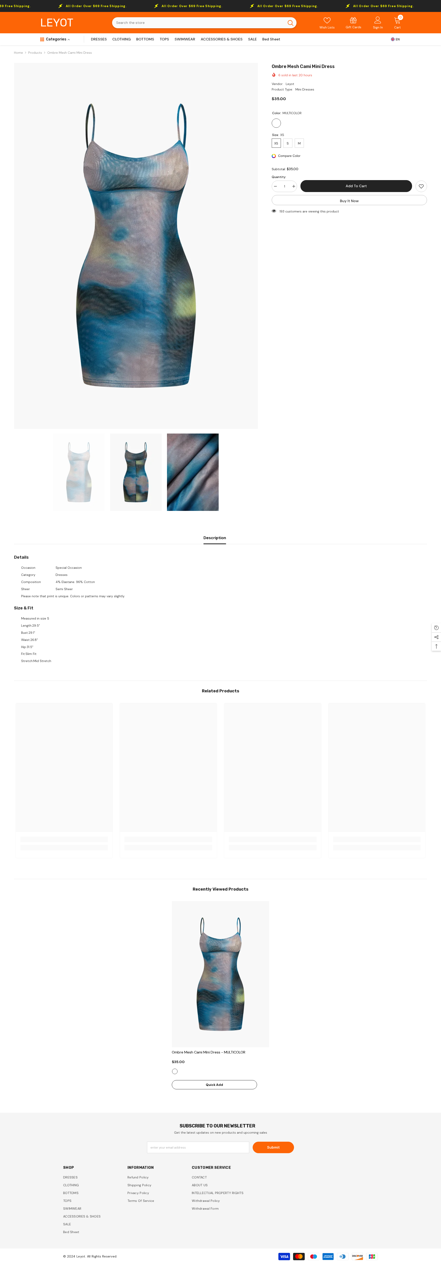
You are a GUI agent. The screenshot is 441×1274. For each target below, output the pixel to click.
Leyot (290, 84)
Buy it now (349, 200)
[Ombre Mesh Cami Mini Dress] (220, 974)
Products (35, 53)
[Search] (204, 22)
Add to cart (356, 186)
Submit (273, 1147)
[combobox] (198, 22)
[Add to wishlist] (421, 186)
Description (215, 538)
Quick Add (214, 1085)
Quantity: (279, 177)
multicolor (175, 1071)
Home (18, 53)
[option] (136, 246)
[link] (353, 23)
